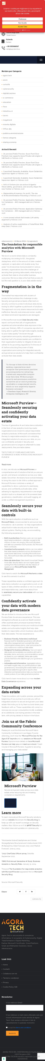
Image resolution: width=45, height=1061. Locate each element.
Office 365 (7, 129)
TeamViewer (11, 35)
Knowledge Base (12, 32)
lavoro (5, 115)
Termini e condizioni (11, 978)
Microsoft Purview (27, 469)
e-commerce (8, 98)
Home (5, 965)
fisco (5, 107)
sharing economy (10, 142)
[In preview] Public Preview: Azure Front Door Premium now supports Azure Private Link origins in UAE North (22, 156)
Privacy (6, 982)
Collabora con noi (10, 973)
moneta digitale (9, 124)
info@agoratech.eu (13, 49)
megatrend (7, 120)
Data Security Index (30, 320)
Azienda (9, 39)
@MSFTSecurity (33, 825)
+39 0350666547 (12, 46)
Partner (8, 42)
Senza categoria (9, 138)
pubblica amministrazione (13, 133)
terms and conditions (23, 1027)
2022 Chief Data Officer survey (14, 854)
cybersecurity (8, 89)
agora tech (7, 75)
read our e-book (30, 744)
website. (11, 820)
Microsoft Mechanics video (31, 574)
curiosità (6, 84)
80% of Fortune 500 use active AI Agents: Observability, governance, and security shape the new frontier (21, 187)
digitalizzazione (9, 93)
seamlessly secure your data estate (18, 592)
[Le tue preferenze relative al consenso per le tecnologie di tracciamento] (4, 1059)
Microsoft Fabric (8, 522)
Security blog (32, 820)
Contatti (6, 969)
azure (5, 80)
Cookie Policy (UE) (10, 987)
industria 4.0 (8, 111)
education (7, 102)
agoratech (34, 241)
